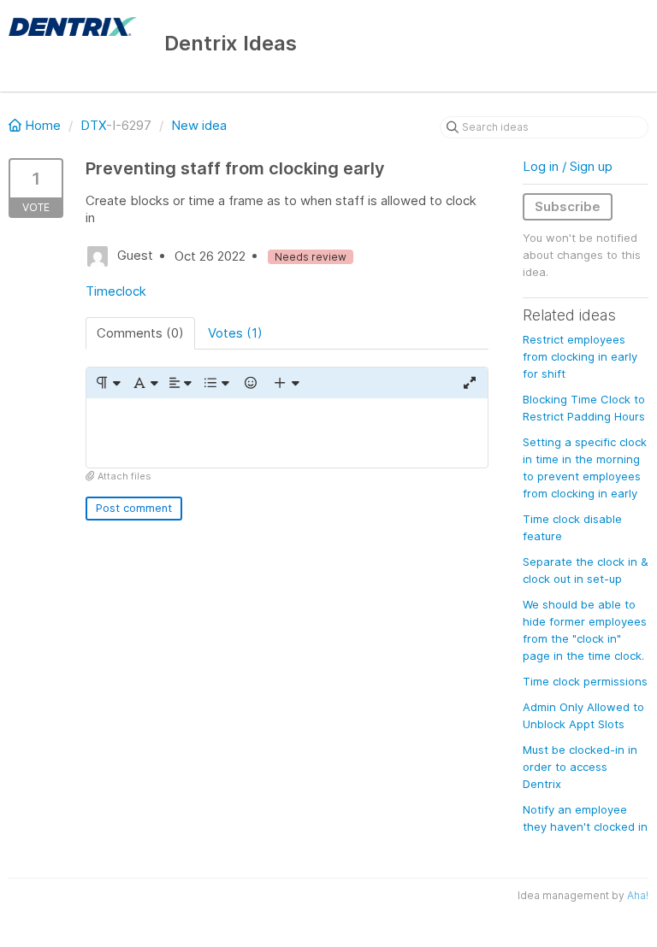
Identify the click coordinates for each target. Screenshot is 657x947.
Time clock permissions (585, 681)
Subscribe (568, 206)
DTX (93, 125)
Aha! (637, 895)
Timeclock (116, 291)
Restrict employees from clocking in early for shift (580, 356)
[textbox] (287, 433)
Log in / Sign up (568, 166)
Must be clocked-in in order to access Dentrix (580, 767)
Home (42, 125)
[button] (107, 383)
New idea (199, 125)
